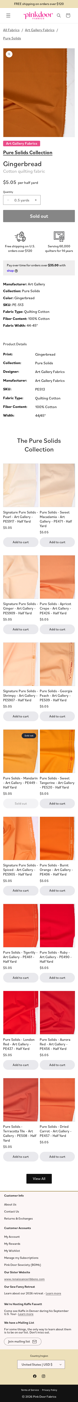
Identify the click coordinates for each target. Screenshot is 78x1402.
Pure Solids (12, 38)
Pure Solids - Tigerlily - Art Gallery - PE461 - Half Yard (20, 956)
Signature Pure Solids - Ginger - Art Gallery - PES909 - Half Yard (20, 608)
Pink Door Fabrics (44, 1396)
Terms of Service (30, 1389)
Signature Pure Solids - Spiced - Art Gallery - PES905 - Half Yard (20, 869)
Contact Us (11, 1211)
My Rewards (12, 1244)
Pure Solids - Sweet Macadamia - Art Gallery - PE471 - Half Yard (56, 519)
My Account (12, 1237)
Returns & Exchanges (18, 1218)
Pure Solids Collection (27, 152)
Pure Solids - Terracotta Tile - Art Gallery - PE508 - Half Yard (19, 1133)
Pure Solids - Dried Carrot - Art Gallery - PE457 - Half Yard (56, 1131)
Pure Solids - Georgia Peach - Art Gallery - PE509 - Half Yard (56, 695)
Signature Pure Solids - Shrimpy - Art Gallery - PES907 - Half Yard (20, 695)
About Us (10, 1204)
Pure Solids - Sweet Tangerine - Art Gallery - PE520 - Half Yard (57, 782)
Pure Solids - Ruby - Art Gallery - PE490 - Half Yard (56, 956)
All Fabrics (11, 29)
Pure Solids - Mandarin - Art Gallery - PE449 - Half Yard (20, 782)
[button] (8, 15)
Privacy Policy (49, 1389)
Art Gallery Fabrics (39, 29)
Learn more (53, 1293)
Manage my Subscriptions (21, 1258)
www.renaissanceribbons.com (24, 1279)
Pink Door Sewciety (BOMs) (22, 1265)
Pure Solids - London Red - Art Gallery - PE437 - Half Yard (19, 1044)
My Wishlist (12, 1251)
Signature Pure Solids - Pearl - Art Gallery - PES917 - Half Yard (20, 516)
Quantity (8, 191)
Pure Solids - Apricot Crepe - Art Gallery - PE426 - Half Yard (55, 608)
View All (39, 1178)
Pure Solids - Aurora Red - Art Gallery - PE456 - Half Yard (55, 1044)
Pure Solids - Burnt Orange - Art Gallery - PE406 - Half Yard (56, 869)
